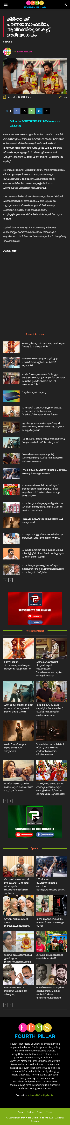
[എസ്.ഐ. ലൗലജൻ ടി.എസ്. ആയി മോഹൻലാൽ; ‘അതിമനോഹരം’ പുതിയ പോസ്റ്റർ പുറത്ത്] (11, 427)
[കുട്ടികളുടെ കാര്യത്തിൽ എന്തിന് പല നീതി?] (51, 941)
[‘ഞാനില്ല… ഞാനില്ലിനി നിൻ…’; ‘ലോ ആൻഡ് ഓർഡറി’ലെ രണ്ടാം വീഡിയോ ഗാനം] (51, 730)
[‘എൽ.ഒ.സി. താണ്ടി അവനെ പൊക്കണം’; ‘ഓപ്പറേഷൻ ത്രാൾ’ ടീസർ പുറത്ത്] (11, 442)
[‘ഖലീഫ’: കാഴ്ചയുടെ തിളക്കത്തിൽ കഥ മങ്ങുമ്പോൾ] (11, 522)
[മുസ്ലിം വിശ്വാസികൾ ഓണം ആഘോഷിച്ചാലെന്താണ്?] (18, 905)
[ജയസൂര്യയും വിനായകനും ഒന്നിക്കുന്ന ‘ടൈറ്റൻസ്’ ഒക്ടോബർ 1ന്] (11, 347)
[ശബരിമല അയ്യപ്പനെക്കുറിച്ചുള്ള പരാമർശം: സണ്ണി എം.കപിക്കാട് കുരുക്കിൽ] (11, 362)
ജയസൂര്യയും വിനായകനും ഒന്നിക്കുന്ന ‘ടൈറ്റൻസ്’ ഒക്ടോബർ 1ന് (17, 665)
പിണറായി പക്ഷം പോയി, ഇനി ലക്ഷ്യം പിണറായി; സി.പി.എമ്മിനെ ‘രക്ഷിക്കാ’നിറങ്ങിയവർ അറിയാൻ (42, 411)
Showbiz (7, 41)
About (20, 1112)
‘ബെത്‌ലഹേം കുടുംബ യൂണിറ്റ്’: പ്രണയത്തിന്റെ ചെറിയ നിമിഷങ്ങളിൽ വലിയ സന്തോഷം (42, 457)
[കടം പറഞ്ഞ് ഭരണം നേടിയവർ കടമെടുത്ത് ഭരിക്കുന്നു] (18, 974)
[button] (5, 4)
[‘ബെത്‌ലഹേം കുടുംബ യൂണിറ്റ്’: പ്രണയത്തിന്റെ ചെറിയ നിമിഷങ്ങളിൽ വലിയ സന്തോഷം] (11, 458)
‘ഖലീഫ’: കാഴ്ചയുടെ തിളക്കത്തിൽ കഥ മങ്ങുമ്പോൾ (14, 747)
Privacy (40, 1112)
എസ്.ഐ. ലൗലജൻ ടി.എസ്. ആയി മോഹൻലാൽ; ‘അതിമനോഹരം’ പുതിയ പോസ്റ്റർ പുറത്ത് (42, 426)
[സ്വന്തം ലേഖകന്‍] (7, 52)
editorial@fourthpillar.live (41, 1095)
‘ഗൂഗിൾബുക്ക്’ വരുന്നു (34, 392)
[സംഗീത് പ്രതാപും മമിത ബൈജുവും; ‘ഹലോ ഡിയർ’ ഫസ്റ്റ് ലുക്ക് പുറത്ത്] (18, 770)
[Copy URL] (46, 111)
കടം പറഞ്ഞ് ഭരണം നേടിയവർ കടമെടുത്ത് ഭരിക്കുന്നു (15, 991)
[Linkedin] (39, 111)
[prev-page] (5, 580)
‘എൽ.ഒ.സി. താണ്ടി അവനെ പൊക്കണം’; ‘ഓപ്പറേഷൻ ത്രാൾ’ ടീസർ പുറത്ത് (18, 708)
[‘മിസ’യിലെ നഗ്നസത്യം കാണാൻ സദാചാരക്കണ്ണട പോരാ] (51, 905)
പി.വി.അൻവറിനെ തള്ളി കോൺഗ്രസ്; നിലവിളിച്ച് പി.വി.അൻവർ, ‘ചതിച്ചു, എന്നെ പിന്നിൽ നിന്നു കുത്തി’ (44, 553)
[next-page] (10, 580)
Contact (30, 1112)
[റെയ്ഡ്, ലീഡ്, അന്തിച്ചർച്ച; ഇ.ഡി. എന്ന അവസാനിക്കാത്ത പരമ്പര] (18, 941)
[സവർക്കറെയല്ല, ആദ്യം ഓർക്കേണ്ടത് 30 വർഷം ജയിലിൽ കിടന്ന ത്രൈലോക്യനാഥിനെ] (51, 974)
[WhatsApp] (31, 111)
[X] (24, 111)
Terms (49, 1112)
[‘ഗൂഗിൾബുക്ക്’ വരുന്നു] (11, 396)
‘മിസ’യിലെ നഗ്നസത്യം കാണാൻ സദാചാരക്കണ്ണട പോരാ (50, 922)
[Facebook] (17, 111)
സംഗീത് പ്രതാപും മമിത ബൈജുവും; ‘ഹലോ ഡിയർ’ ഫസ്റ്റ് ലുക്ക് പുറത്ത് (18, 787)
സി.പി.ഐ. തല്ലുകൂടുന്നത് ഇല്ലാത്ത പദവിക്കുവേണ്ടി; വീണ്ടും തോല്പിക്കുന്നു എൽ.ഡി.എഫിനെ (42, 506)
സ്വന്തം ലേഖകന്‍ (24, 51)
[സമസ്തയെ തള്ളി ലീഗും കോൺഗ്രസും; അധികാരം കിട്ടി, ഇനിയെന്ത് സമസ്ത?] (11, 538)
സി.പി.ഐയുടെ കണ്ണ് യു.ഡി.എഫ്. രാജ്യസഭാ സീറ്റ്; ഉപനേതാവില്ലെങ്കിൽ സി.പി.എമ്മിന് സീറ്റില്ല (43, 569)
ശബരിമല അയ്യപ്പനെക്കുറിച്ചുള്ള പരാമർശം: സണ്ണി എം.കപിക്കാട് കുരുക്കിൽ (40, 362)
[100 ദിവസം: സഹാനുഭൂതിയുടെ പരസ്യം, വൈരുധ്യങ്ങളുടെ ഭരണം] (11, 473)
